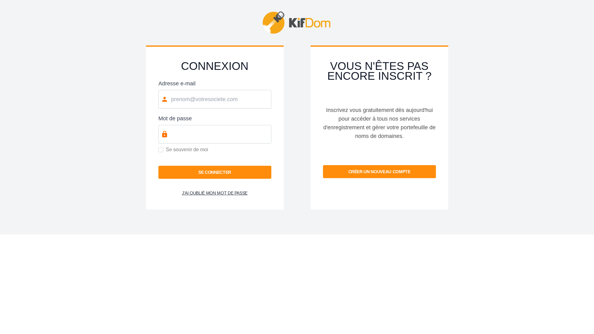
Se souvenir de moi (187, 149)
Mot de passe (175, 118)
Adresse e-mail (177, 83)
